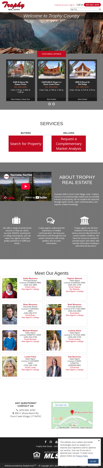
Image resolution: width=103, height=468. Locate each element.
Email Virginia (74, 287)
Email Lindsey (74, 339)
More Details (15, 99)
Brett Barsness (74, 304)
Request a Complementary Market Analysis (69, 143)
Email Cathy (30, 287)
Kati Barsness (74, 357)
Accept (93, 461)
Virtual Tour (26, 99)
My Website (75, 289)
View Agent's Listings (30, 289)
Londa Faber (30, 357)
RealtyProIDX (29, 465)
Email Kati (74, 367)
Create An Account (61, 5)
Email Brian (30, 315)
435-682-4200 (92, 4)
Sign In (72, 5)
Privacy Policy (82, 456)
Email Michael (30, 339)
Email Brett (74, 313)
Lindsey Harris (74, 330)
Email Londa (30, 367)
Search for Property (25, 143)
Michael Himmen (30, 330)
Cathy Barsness (30, 278)
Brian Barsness (30, 304)
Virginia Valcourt (74, 278)
